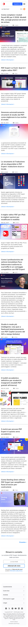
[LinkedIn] (19, 608)
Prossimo (22, 542)
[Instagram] (12, 608)
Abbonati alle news (14, 566)
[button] (24, 4)
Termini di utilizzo (14, 621)
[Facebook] (6, 608)
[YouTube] (16, 608)
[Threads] (22, 608)
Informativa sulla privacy (16, 570)
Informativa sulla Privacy (14, 623)
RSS (21, 9)
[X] (9, 608)
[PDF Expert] (4, 4)
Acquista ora (17, 4)
